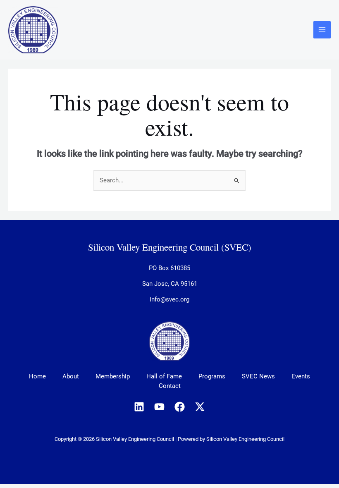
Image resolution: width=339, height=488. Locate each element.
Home (37, 376)
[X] (200, 407)
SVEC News (258, 376)
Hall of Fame (164, 376)
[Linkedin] (139, 407)
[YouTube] (159, 407)
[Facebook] (179, 407)
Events (300, 376)
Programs (211, 376)
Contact (170, 386)
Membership (112, 376)
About (70, 376)
